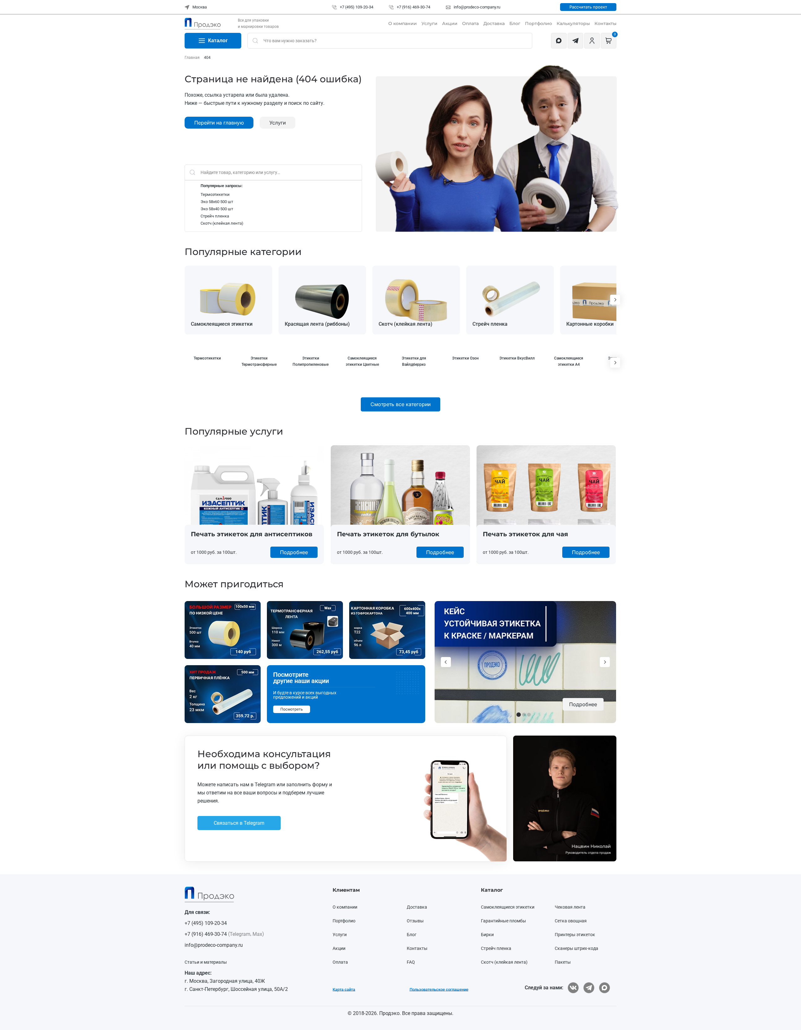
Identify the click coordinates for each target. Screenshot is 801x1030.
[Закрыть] (530, 455)
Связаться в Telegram (313, 553)
